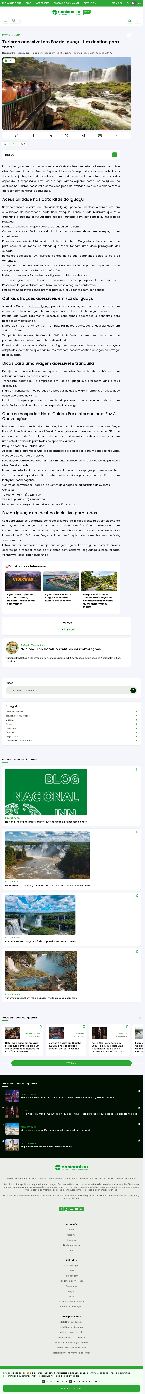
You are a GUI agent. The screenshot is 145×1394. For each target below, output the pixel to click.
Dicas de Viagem (11, 35)
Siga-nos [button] (117, 3)
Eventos (10, 732)
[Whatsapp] (81, 1213)
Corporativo (12, 736)
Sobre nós (71, 1234)
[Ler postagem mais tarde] (129, 35)
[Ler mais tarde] (137, 769)
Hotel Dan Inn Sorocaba (71, 1327)
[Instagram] (66, 1213)
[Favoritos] (129, 21)
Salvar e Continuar (71, 1388)
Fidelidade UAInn (71, 1245)
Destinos (71, 1240)
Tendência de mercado (18, 715)
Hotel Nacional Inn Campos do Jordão (72, 1352)
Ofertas (71, 1250)
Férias (9, 724)
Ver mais (71, 1063)
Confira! (10, 661)
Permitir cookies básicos (56, 1381)
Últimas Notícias (11, 3)
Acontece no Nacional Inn (19, 740)
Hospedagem (12, 728)
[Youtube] (76, 1213)
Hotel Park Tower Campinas (71, 1332)
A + (6, 144)
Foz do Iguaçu (40, 306)
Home (72, 1229)
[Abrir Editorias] (15, 21)
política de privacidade (69, 1375)
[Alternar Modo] (23, 143)
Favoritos (89, 3)
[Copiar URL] (116, 135)
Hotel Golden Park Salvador (71, 1337)
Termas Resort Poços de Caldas (72, 1347)
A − (14, 144)
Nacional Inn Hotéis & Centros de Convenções (26, 53)
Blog (29, 3)
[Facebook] (61, 1213)
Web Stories (42, 3)
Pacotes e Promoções (71, 1306)
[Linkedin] (71, 1213)
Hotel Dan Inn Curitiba (71, 1322)
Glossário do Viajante (66, 3)
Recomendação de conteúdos (86, 1381)
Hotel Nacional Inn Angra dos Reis (71, 1342)
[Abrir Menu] (5, 21)
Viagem (10, 720)
